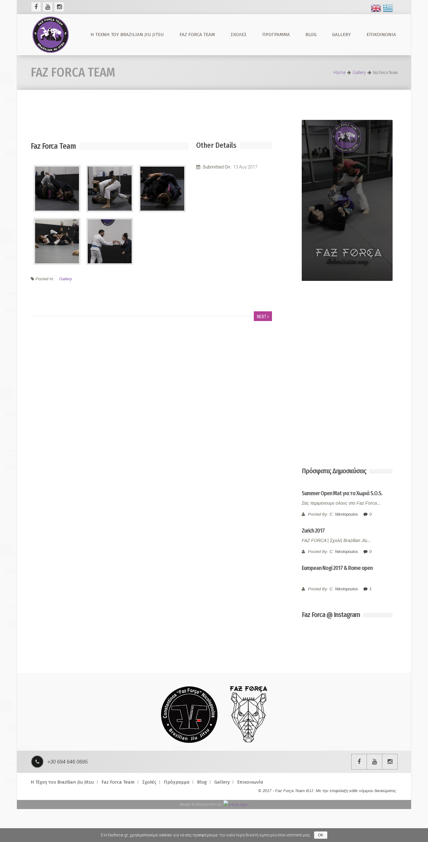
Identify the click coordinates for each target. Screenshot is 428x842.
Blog (310, 34)
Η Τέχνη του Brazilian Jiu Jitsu (127, 34)
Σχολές (239, 34)
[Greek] (388, 7)
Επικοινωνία (381, 34)
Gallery (341, 34)
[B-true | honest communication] (235, 804)
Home (339, 72)
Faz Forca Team (197, 34)
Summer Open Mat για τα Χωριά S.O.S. (342, 493)
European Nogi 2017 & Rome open (337, 568)
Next (262, 316)
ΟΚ (320, 835)
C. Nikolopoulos (344, 514)
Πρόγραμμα (276, 34)
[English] (376, 7)
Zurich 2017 (313, 530)
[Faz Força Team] (51, 35)
